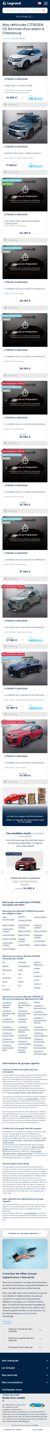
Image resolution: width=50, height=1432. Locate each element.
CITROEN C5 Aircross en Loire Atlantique (24, 1013)
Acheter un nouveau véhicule (23, 1233)
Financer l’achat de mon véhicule (20, 1330)
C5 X (19, 978)
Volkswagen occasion (25, 1153)
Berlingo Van (7, 970)
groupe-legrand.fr (32, 1099)
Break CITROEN (24, 935)
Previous (3, 871)
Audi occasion (36, 1151)
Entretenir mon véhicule (20, 1347)
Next (47, 871)
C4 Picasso (22, 962)
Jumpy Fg (37, 984)
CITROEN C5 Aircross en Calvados (7, 1005)
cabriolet (34, 1092)
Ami (3, 962)
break (28, 1092)
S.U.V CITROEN (39, 941)
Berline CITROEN (24, 931)
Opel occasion (28, 1140)
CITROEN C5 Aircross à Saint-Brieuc (8, 1047)
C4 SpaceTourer (23, 966)
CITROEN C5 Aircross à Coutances (22, 1050)
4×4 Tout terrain (14, 1092)
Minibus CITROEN (40, 931)
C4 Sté (20, 970)
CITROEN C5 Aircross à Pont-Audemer (24, 1029)
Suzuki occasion (8, 1142)
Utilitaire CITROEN (25, 920)
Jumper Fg (38, 976)
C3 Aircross (6, 978)
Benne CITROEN (8, 925)
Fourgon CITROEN (9, 939)
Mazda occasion (40, 1140)
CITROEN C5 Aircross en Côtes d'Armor (8, 1013)
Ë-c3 (19, 985)
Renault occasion (38, 1147)
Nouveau (37, 988)
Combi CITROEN (8, 935)
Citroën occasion (16, 1140)
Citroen (21, 982)
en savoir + (7, 1321)
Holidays (37, 968)
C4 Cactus (6, 989)
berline (23, 1092)
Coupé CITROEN (24, 945)
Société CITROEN (40, 945)
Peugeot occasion (9, 1149)
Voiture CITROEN (40, 917)
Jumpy (36, 980)
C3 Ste (4, 982)
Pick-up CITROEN (8, 949)
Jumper (37, 972)
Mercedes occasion (9, 1153)
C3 (3, 974)
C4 (3, 985)
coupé (40, 1092)
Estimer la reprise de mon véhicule (21, 1339)
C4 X (19, 974)
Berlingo (5, 966)
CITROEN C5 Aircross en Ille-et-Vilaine (24, 1005)
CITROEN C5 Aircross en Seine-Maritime (40, 1020)
